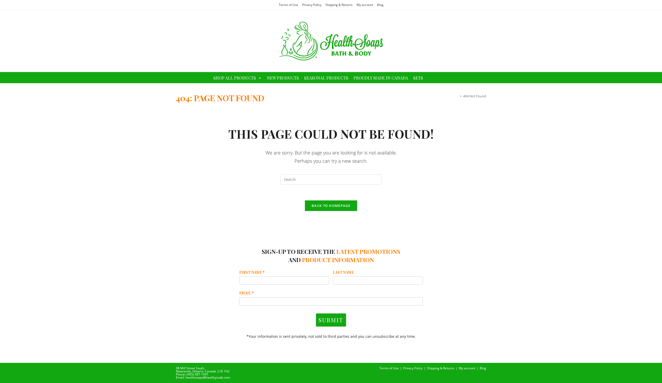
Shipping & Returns (339, 5)
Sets (418, 78)
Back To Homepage (331, 205)
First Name (252, 272)
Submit (331, 320)
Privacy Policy (311, 5)
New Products (283, 78)
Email (246, 293)
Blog (380, 5)
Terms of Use (288, 5)
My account (365, 5)
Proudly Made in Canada (380, 78)
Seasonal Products (326, 78)
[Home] (457, 96)
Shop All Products (234, 78)
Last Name (343, 272)
